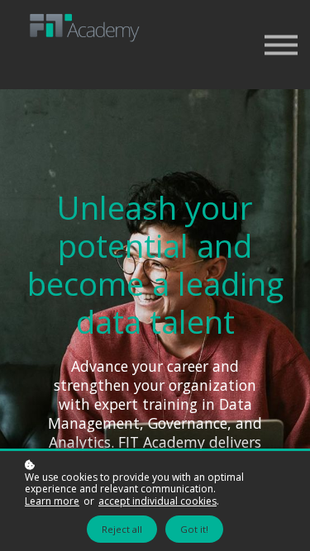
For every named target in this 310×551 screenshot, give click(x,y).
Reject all (122, 529)
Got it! (194, 529)
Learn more (52, 501)
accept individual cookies (157, 501)
